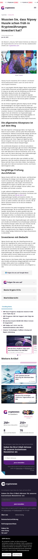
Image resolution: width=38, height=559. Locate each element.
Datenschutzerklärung (6, 519)
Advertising (19, 515)
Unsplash (21, 75)
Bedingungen (28, 468)
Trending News (7, 306)
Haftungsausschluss (6, 524)
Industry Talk (11, 14)
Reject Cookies (7, 554)
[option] (19, 344)
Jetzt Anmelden (19, 462)
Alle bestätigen (17, 554)
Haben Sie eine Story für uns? (5, 530)
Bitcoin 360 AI (19, 195)
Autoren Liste (28, 416)
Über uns (4, 515)
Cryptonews (4, 14)
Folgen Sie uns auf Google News (17, 273)
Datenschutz (19, 468)
